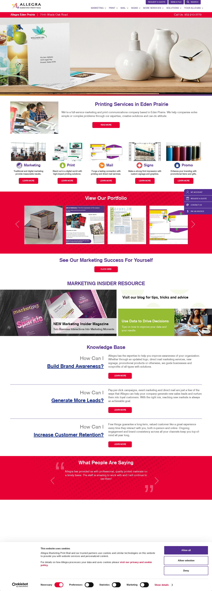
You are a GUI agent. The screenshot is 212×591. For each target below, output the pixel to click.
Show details (162, 585)
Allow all (186, 550)
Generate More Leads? (77, 401)
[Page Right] (193, 226)
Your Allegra (192, 8)
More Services (152, 8)
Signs (134, 8)
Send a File (176, 2)
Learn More (120, 376)
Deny (186, 570)
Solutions (172, 8)
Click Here (106, 269)
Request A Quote (156, 2)
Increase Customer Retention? (69, 435)
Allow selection (186, 560)
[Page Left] (20, 226)
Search (194, 2)
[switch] (89, 584)
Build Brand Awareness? (75, 366)
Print (112, 8)
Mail (123, 8)
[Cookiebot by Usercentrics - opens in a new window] (20, 585)
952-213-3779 (192, 15)
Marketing (97, 8)
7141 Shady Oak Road (39, 15)
